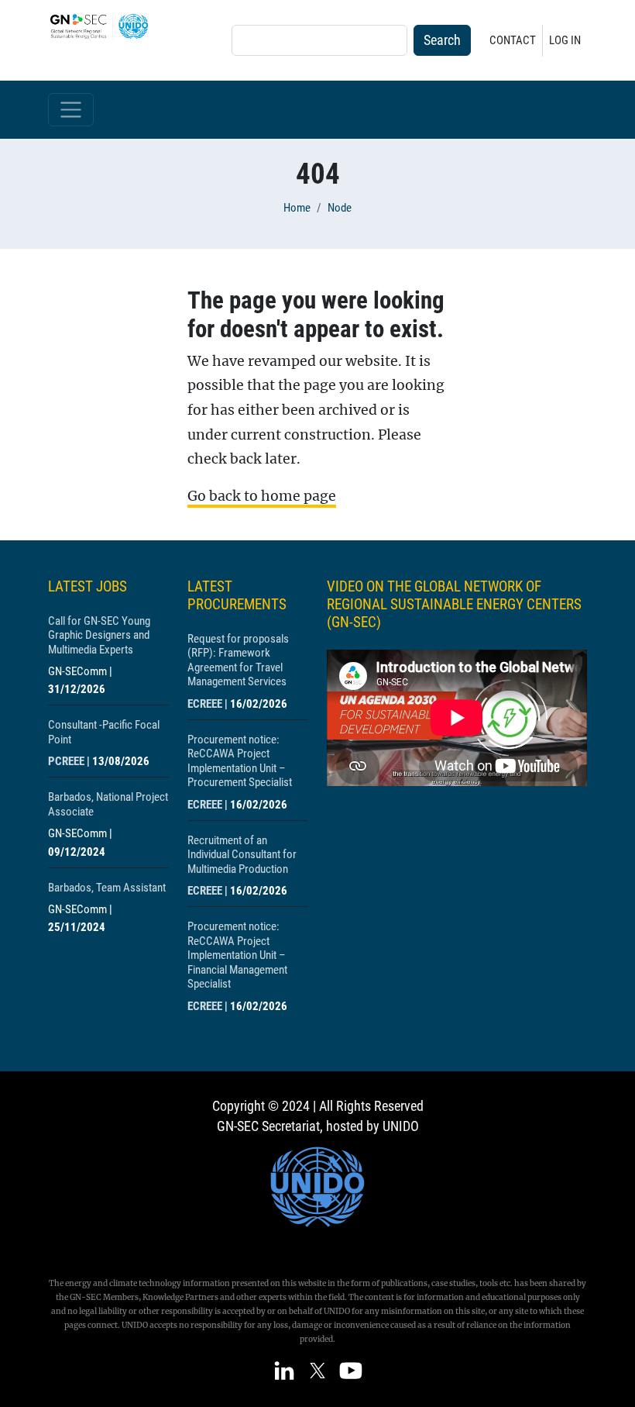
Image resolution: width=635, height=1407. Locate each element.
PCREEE (66, 761)
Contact (512, 40)
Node (340, 208)
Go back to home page (261, 496)
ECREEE (204, 704)
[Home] (105, 26)
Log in (565, 40)
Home (297, 208)
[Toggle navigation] (71, 109)
